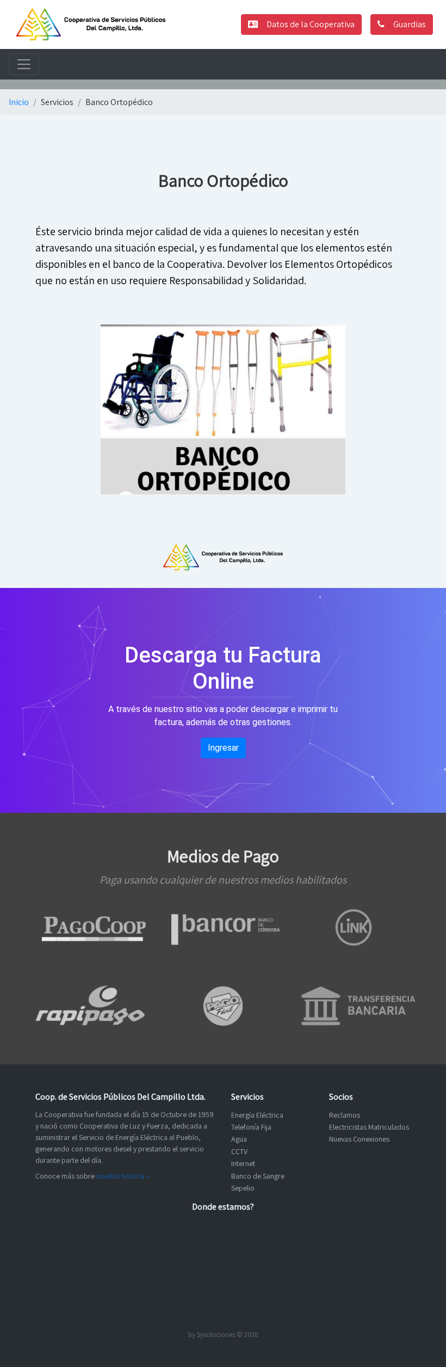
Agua (239, 1139)
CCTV (239, 1151)
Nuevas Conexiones (359, 1139)
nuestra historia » (123, 1176)
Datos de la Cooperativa (311, 24)
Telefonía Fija (251, 1127)
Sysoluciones (216, 1334)
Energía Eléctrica (257, 1115)
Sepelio (243, 1188)
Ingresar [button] (223, 748)
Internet (243, 1163)
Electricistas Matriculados (369, 1127)
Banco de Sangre (257, 1176)
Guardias (409, 24)
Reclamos (344, 1115)
